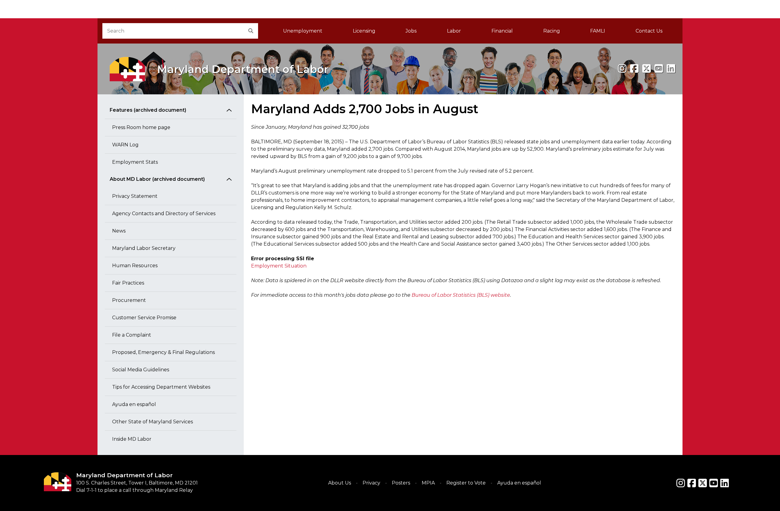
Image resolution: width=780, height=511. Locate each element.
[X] (646, 69)
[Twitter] (702, 483)
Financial (502, 31)
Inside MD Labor (131, 439)
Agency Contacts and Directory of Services (163, 213)
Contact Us (649, 31)
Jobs (411, 31)
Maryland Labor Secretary (144, 248)
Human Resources (135, 265)
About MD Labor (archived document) (157, 179)
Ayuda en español (134, 404)
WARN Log (125, 145)
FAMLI (605, 32)
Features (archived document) (148, 110)
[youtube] (658, 69)
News (119, 231)
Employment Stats (135, 162)
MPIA (428, 483)
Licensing (364, 31)
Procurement (129, 300)
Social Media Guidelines (140, 370)
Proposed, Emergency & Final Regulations (163, 352)
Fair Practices (128, 283)
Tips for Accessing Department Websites (161, 387)
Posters (401, 483)
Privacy (371, 483)
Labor (454, 31)
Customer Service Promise (144, 317)
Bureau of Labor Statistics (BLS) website (461, 295)
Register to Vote (466, 483)
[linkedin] (671, 69)
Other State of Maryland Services (152, 422)
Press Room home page (141, 127)
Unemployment (302, 31)
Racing (551, 31)
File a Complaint (131, 335)
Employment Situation (279, 266)
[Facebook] (634, 69)
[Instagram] (622, 69)
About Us (339, 483)
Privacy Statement (135, 196)
